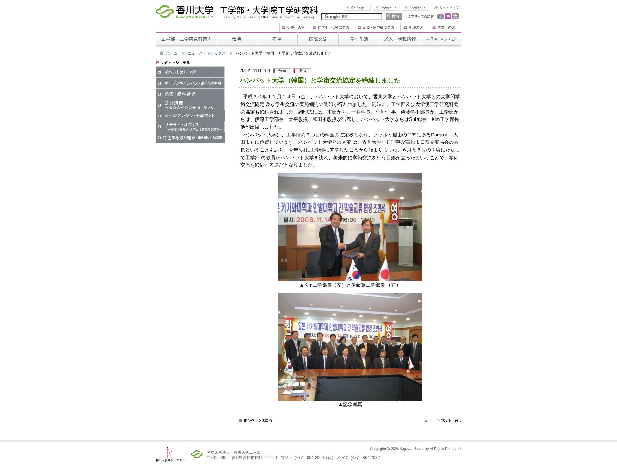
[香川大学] (184, 9)
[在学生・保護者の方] (332, 25)
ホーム (172, 53)
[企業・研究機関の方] (377, 25)
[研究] (277, 34)
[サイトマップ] (445, 7)
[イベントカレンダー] (190, 68)
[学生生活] (359, 34)
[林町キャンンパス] (441, 34)
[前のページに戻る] (255, 422)
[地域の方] (415, 25)
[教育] (237, 34)
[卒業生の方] (445, 25)
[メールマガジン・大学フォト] (190, 112)
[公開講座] (190, 101)
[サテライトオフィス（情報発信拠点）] (190, 123)
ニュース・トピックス (206, 53)
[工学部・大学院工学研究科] (269, 9)
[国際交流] (317, 34)
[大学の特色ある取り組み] (190, 134)
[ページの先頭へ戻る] (443, 422)
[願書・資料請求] (190, 90)
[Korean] (386, 7)
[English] (415, 7)
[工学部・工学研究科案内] (186, 34)
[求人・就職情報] (400, 34)
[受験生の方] (294, 25)
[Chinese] (357, 7)
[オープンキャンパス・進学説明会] (190, 79)
